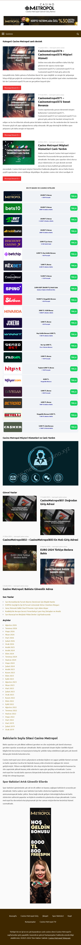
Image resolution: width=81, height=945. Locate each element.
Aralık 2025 (10, 647)
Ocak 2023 (9, 694)
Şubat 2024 (10, 666)
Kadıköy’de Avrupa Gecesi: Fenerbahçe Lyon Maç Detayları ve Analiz (33, 611)
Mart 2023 (9, 688)
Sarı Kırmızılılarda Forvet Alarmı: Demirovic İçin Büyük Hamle (30, 602)
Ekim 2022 (9, 701)
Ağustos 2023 (11, 682)
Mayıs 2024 (10, 663)
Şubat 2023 (10, 691)
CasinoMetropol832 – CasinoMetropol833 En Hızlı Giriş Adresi (40, 539)
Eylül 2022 (9, 704)
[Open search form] (78, 33)
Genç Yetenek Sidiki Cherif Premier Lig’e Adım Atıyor (26, 608)
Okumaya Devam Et (11, 88)
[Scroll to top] (77, 941)
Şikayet (45, 916)
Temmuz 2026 (11, 628)
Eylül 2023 (9, 679)
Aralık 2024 (10, 650)
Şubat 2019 (10, 726)
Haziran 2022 (10, 713)
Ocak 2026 (9, 644)
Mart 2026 (9, 638)
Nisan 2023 (9, 685)
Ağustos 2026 (11, 625)
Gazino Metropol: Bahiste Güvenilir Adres (28, 589)
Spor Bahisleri (58, 916)
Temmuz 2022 (11, 710)
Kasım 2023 (10, 672)
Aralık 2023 (10, 669)
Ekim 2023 (9, 675)
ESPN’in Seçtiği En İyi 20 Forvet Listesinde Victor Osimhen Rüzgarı (32, 605)
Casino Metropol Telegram (59, 938)
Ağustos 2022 (11, 707)
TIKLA (73, 196)
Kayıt (70, 916)
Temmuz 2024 (11, 656)
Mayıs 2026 (10, 631)
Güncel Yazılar (10, 492)
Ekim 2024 (9, 653)
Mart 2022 (9, 720)
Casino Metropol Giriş (29, 916)
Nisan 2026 (9, 634)
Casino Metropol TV (48, 922)
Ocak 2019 (9, 729)
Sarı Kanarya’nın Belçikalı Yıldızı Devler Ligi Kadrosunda (27, 614)
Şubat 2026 (10, 641)
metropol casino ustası (57, 48)
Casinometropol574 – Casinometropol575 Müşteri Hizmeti (55, 54)
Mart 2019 (9, 723)
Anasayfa (13, 916)
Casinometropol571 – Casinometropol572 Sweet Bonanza (54, 101)
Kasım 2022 (10, 698)
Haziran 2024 (10, 660)
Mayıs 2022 (10, 717)
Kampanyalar (30, 922)
